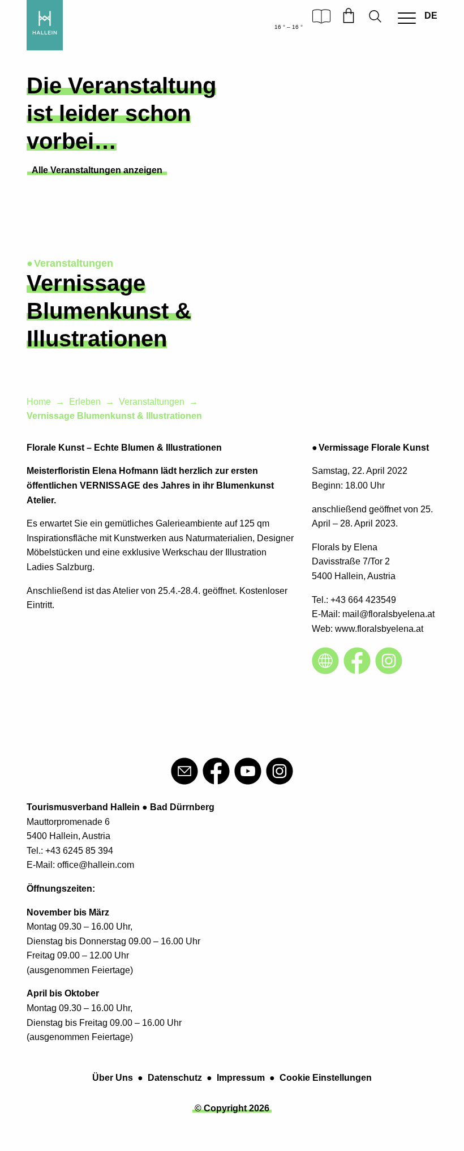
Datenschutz (175, 1077)
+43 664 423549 (363, 600)
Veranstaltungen (151, 402)
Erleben (85, 402)
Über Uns (112, 1077)
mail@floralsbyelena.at (388, 614)
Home (39, 402)
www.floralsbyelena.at (379, 629)
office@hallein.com (95, 865)
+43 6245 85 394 (79, 850)
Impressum (241, 1077)
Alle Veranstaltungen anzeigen (97, 170)
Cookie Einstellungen (326, 1077)
